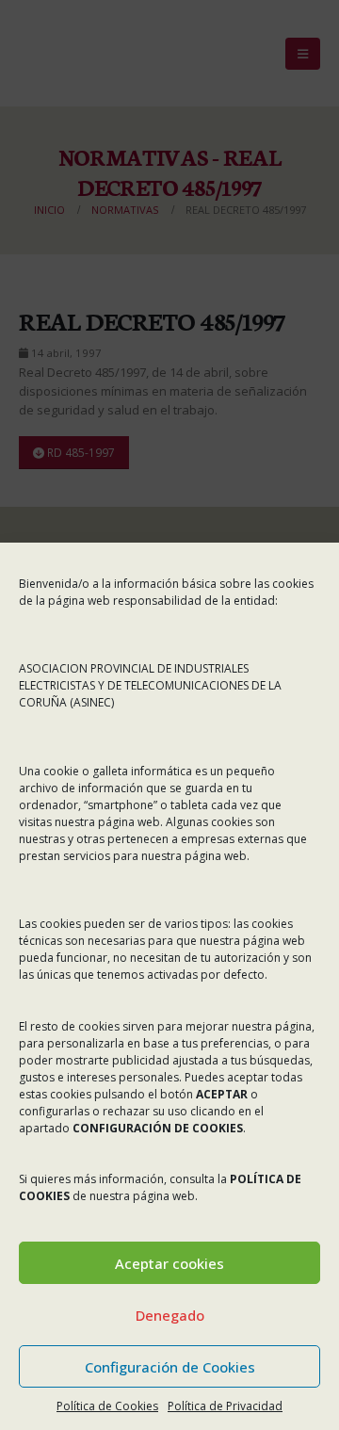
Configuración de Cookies (170, 1366)
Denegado (170, 1315)
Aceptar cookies (169, 1263)
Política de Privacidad (225, 1406)
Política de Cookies (107, 1406)
